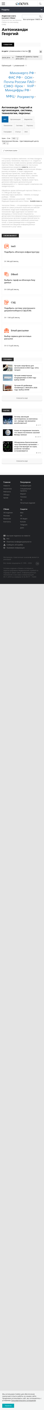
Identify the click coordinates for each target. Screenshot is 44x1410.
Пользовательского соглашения (23, 1400)
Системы (19, 125)
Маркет (23, 494)
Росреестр (25, 96)
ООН (28, 77)
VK (21, 516)
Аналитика (7, 489)
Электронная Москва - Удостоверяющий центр (20, 141)
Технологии (8, 125)
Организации (15, 119)
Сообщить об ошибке (15, 545)
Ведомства (28, 119)
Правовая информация (16, 548)
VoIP (30, 86)
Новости (6, 486)
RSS (8, 539)
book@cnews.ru (36, 201)
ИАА (26, 132)
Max (21, 513)
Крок (19, 86)
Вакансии (7, 519)
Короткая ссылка (11, 150)
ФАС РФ (14, 77)
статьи (19, 169)
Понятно (8, 1406)
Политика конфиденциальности (19, 542)
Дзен (22, 528)
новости (25, 167)
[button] (40, 4)
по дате (5, 51)
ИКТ (5, 119)
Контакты (7, 522)
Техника (23, 497)
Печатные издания (27, 503)
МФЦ (10, 96)
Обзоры (6, 495)
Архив (5, 498)
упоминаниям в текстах (18, 51)
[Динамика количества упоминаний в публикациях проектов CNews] (40, 51)
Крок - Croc (6, 138)
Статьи (18, 132)
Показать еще (22, 398)
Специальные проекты (25, 490)
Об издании (8, 513)
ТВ (21, 500)
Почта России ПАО (19, 81)
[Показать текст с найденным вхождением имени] (29, 51)
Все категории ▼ (32, 19)
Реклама (6, 516)
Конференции (25, 486)
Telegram (23, 525)
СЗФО (8, 86)
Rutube (23, 522)
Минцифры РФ (17, 90)
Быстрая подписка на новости (18, 536)
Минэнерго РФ (22, 73)
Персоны (30, 125)
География (8, 132)
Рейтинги (7, 492)
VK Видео (23, 519)
